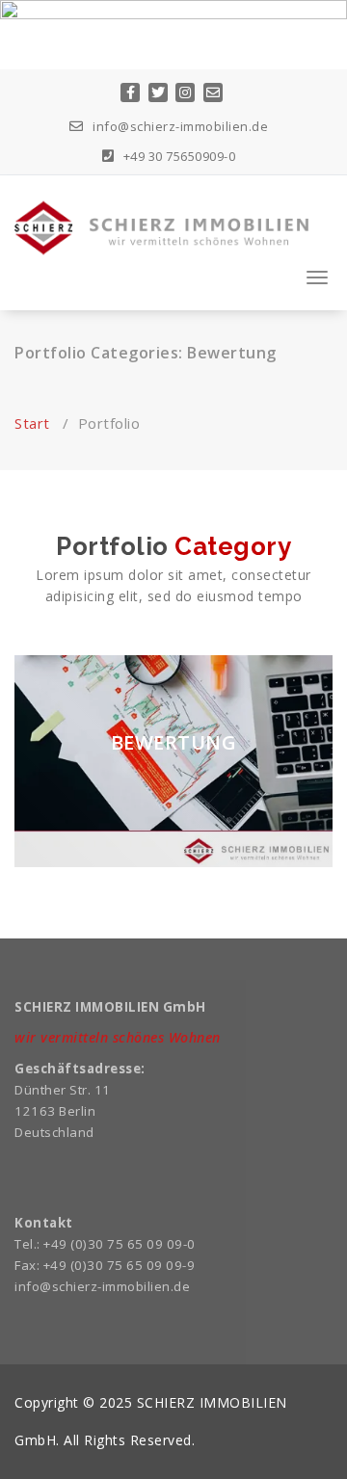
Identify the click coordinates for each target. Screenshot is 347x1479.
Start (32, 423)
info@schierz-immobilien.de (179, 126)
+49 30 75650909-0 (177, 156)
